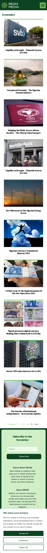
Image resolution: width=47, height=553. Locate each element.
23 (24, 424)
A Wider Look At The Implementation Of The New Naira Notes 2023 (23, 292)
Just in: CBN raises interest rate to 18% (23, 371)
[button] (43, 5)
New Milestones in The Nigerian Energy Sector (23, 211)
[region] (23, 531)
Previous (12, 424)
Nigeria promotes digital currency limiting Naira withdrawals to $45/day (23, 332)
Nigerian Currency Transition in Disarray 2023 (23, 252)
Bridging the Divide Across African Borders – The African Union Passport (23, 131)
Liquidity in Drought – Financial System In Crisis (24, 51)
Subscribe (24, 456)
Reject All (24, 547)
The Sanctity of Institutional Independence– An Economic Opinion (24, 412)
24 (28, 424)
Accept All (23, 533)
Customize (23, 540)
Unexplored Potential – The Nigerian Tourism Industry (23, 91)
